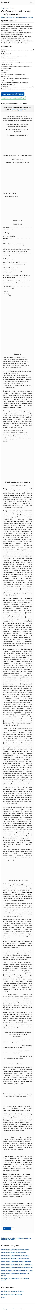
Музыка (12, 8)
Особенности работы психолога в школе (15, 1249)
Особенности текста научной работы (13, 1252)
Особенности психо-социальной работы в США (17, 1264)
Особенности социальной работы (12, 1291)
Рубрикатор (4, 8)
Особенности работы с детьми (11, 1294)
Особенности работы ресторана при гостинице (17, 1267)
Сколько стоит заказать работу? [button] (13, 98)
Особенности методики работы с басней (15, 1258)
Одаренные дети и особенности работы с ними (17, 1270)
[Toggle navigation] (31, 2)
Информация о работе (16, 1239)
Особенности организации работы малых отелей (15, 1279)
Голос (3, 1297)
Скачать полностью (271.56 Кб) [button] (12, 94)
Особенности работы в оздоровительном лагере (15, 1274)
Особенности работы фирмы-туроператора (16, 1261)
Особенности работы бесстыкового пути (15, 1255)
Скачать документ (18, 110)
